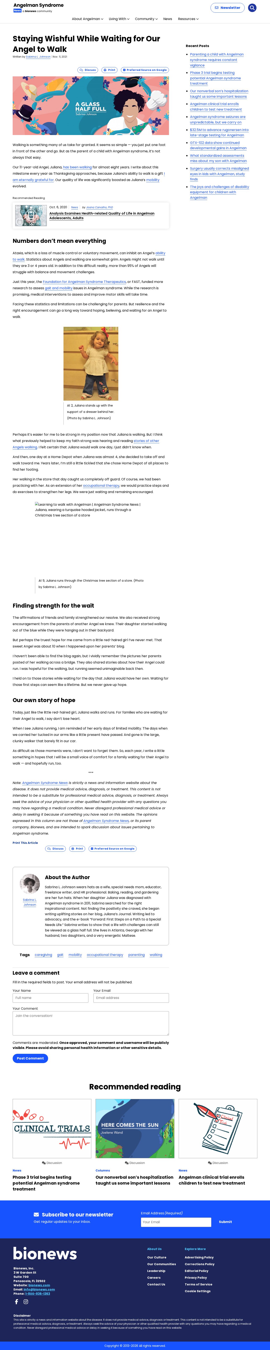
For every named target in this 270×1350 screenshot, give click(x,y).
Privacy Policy (196, 1278)
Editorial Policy (196, 1271)
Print (110, 70)
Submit (225, 1221)
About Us (154, 1249)
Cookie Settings (198, 1291)
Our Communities (161, 1264)
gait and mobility (59, 288)
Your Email (102, 990)
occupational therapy (101, 485)
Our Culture (156, 1257)
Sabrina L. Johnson (38, 56)
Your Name (22, 990)
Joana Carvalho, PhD (99, 207)
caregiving (43, 954)
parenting (136, 954)
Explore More (195, 1249)
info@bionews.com (39, 1289)
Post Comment (30, 1058)
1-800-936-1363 (37, 1294)
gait (60, 954)
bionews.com (39, 1285)
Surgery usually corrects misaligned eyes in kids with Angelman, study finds (219, 174)
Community (144, 18)
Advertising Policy (199, 1257)
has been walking (77, 167)
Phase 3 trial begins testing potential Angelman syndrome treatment (215, 78)
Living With (117, 18)
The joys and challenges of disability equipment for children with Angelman (219, 192)
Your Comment (25, 1008)
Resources (186, 18)
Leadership (156, 1271)
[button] (228, 8)
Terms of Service (198, 1284)
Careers (154, 1278)
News (167, 18)
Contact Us (156, 1284)
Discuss (89, 70)
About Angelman (86, 18)
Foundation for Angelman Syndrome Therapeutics (84, 281)
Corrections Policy (200, 1264)
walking (156, 954)
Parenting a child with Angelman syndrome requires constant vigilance (217, 60)
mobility (152, 179)
